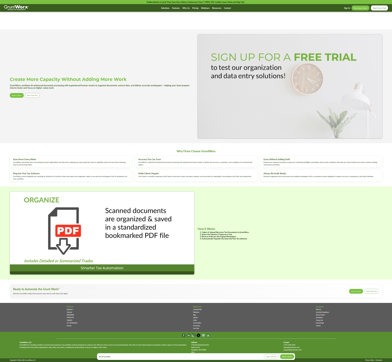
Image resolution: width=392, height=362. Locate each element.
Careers (318, 326)
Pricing (195, 8)
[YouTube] (208, 336)
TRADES (69, 320)
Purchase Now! (360, 8)
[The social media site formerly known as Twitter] (198, 336)
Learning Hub (197, 309)
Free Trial (196, 328)
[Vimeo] (203, 336)
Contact (227, 8)
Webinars (205, 8)
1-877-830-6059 (289, 345)
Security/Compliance (322, 312)
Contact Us (319, 320)
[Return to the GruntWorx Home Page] (16, 9)
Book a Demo (17, 95)
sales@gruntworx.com (291, 347)
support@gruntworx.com (292, 350)
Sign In (347, 8)
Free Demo (196, 326)
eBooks (195, 317)
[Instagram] (193, 336)
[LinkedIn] (188, 336)
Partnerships (320, 323)
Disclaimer (319, 317)
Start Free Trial (379, 8)
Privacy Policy (320, 315)
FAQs (195, 320)
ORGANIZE (70, 315)
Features (176, 8)
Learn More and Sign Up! (233, 2)
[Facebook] (184, 336)
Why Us (186, 8)
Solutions (165, 8)
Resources (216, 8)
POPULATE (70, 317)
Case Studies (197, 323)
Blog (194, 315)
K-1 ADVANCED (72, 323)
